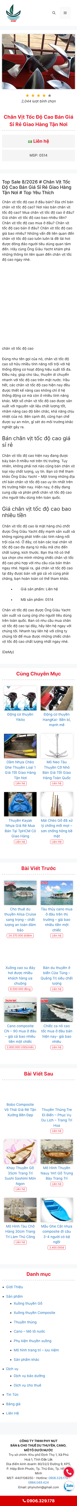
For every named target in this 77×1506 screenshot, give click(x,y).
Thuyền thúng (25, 1322)
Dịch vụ (12, 1369)
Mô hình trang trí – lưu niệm (36, 1350)
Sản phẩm (14, 1296)
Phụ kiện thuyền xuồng (32, 1341)
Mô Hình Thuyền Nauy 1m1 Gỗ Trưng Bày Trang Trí (57, 1173)
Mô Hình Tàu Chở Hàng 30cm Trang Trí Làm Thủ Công (20, 1231)
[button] (54, 13)
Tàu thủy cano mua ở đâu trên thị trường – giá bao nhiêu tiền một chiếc (56, 919)
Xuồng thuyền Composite (34, 1313)
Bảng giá (13, 1404)
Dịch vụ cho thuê (27, 1385)
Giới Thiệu (14, 1287)
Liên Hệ (12, 1413)
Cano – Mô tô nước (29, 1331)
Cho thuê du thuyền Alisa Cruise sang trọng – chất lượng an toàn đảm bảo (20, 919)
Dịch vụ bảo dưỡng (29, 1376)
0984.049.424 (38, 1482)
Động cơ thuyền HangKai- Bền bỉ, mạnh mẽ (57, 719)
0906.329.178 (58, 1478)
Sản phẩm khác (26, 1359)
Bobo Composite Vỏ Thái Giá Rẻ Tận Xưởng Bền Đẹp (20, 1109)
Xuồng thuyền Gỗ (28, 1303)
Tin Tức (12, 1394)
